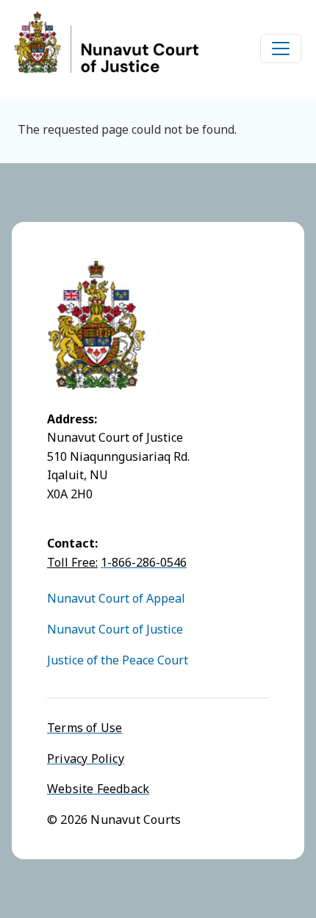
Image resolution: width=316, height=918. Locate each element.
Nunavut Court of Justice (115, 629)
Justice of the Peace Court (117, 660)
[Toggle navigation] (280, 48)
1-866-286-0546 (144, 562)
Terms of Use (84, 728)
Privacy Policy (85, 758)
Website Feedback (98, 789)
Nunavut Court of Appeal (116, 598)
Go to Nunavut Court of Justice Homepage (106, 42)
